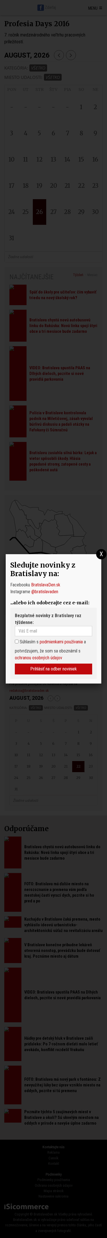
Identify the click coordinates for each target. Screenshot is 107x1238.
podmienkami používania (61, 642)
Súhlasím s (29, 642)
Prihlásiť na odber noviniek (53, 669)
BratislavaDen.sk (45, 585)
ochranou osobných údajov (38, 657)
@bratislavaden (44, 591)
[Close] (101, 554)
